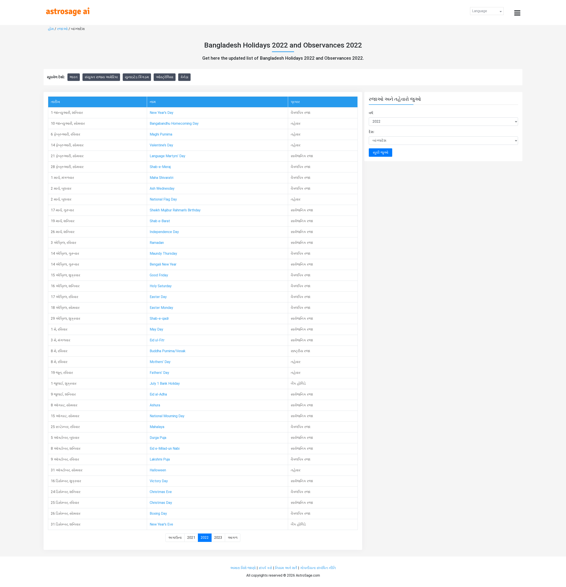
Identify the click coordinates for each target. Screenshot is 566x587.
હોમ (51, 29)
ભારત (74, 77)
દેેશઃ (372, 132)
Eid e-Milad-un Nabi (165, 448)
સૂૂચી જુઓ (380, 152)
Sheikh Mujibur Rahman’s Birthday (175, 210)
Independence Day (164, 232)
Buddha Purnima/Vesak (167, 351)
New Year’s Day (161, 113)
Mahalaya (157, 427)
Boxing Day (158, 513)
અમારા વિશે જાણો (243, 568)
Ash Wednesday (162, 188)
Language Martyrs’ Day (167, 156)
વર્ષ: (371, 113)
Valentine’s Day (161, 145)
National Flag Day (163, 199)
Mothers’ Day (160, 362)
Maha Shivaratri (161, 178)
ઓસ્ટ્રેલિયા (164, 77)
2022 (205, 537)
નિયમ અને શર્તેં (286, 568)
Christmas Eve (161, 492)
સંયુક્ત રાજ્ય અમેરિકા (101, 77)
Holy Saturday (161, 286)
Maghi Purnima (161, 134)
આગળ (232, 537)
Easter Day (158, 297)
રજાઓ (62, 29)
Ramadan (157, 243)
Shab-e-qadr (159, 318)
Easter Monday (161, 308)
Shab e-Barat (160, 221)
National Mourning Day (167, 416)
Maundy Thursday (163, 253)
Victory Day (159, 481)
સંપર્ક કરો (266, 568)
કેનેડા (184, 77)
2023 (218, 537)
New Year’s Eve (161, 524)
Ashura (155, 405)
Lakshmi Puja (160, 459)
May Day (156, 329)
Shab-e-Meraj (160, 167)
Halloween (158, 470)
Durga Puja (158, 438)
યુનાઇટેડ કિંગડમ (137, 77)
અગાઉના (175, 537)
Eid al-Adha (158, 394)
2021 (191, 537)
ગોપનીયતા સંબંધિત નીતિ (318, 568)
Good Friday (159, 275)
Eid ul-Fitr (157, 340)
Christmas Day (161, 503)
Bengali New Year (163, 264)
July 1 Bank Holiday (165, 383)
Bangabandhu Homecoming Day (174, 123)
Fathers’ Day (159, 373)
